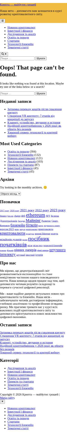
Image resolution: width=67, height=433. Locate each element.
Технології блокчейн (20, 44)
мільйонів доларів (11, 239)
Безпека (55, 215)
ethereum (35, 215)
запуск (22, 229)
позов (24, 240)
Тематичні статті (17, 47)
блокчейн (17, 225)
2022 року (42, 210)
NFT (48, 215)
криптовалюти (12, 233)
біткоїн (32, 225)
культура (30, 234)
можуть (54, 233)
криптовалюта (45, 229)
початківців (13, 244)
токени (3, 250)
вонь (17, 229)
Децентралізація (8, 220)
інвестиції (30, 255)
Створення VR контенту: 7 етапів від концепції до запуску (31, 117)
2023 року (58, 210)
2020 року (14, 211)
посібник (38, 238)
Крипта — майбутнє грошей (18, 4)
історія (39, 254)
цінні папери (43, 250)
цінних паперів (25, 250)
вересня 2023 (7, 229)
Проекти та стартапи (20, 164)
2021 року (27, 210)
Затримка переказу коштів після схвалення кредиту (32, 332)
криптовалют (32, 229)
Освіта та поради (18, 37)
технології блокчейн (52, 245)
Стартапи (13, 40)
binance (3, 216)
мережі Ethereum (42, 233)
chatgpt (17, 216)
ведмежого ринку (52, 226)
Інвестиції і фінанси (20, 30)
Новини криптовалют (21, 27)
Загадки (21, 221)
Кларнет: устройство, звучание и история (33, 122)
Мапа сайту (7, 397)
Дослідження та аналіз (21, 34)
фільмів (10, 250)
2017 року (4, 211)
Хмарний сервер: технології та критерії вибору (30, 352)
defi (23, 215)
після (30, 245)
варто (40, 226)
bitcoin (10, 216)
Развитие (46, 220)
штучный (20, 255)
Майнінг (33, 220)
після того (38, 245)
